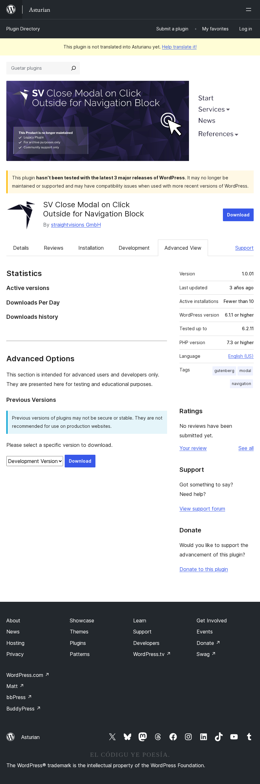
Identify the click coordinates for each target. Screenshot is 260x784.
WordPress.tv (152, 654)
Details (21, 248)
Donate (208, 643)
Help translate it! (179, 46)
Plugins (78, 643)
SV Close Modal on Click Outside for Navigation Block (93, 209)
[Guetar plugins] (73, 68)
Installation (91, 248)
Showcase (82, 620)
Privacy (15, 654)
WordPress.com (27, 675)
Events (205, 631)
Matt (15, 686)
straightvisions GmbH (76, 225)
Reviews (53, 248)
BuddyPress (23, 708)
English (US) (241, 356)
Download (238, 214)
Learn (139, 620)
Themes (79, 631)
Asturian (30, 737)
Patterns (80, 654)
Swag (206, 654)
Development (134, 248)
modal (245, 370)
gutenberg (224, 370)
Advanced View (183, 248)
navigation (241, 383)
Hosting (15, 643)
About (13, 620)
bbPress (19, 697)
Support (244, 248)
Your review (193, 448)
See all (246, 448)
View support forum (202, 508)
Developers (146, 643)
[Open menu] (250, 9)
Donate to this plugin (203, 569)
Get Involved (212, 620)
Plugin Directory (23, 28)
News (13, 631)
